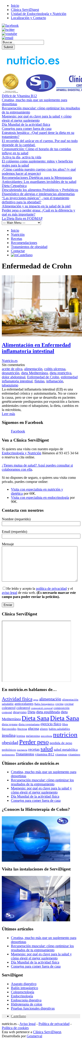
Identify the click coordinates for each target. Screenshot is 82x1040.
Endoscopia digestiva (26, 1000)
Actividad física (17, 698)
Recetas (16, 239)
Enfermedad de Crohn (43, 377)
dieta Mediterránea (34, 373)
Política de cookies (15, 1028)
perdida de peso (61, 743)
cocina (59, 704)
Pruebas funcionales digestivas (33, 1008)
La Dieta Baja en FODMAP (22, 218)
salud (47, 749)
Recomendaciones (24, 243)
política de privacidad (51, 588)
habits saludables (59, 728)
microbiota (46, 736)
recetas (34, 749)
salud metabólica (66, 749)
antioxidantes (24, 704)
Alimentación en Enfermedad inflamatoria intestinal (36, 348)
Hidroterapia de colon (26, 1004)
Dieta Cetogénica (14, 186)
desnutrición (10, 373)
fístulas (39, 381)
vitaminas (61, 754)
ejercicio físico (51, 724)
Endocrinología (22, 996)
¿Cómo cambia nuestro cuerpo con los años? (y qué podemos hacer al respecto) (39, 171)
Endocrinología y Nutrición (21, 453)
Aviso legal (27, 1024)
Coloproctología (22, 992)
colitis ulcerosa (54, 369)
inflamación (54, 381)
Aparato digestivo (23, 984)
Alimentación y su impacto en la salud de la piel (36, 206)
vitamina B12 (44, 754)
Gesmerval (34, 1036)
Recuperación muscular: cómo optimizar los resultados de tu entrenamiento (42, 782)
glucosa (33, 728)
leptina (20, 736)
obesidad (10, 742)
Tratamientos (25, 754)
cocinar (69, 704)
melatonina (33, 736)
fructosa (22, 728)
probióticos (9, 749)
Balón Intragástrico (44, 704)
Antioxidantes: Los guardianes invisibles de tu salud (39, 182)
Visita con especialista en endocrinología (40, 497)
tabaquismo (10, 385)
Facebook (18, 431)
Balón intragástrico (24, 988)
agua (35, 699)
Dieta (31, 712)
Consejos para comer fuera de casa (26, 128)
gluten (44, 728)
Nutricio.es (10, 361)
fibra (65, 724)
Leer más (8, 414)
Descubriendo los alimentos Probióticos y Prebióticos (40, 190)
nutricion (65, 734)
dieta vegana (10, 724)
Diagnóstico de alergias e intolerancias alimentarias (38, 194)
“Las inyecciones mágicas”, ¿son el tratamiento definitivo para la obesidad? (35, 200)
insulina (8, 735)
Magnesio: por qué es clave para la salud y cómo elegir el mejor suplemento (37, 118)
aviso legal (9, 593)
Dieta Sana (35, 718)
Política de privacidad (53, 1024)
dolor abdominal (13, 377)
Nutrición (18, 234)
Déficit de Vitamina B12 (19, 96)
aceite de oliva (12, 369)
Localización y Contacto (28, 18)
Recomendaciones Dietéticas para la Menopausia (37, 177)
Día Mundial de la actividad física (26, 124)
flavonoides (9, 728)
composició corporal (42, 708)
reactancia (22, 750)
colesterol (8, 708)
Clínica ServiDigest (25, 10)
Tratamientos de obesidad (29, 247)
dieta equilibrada (48, 712)
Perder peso (34, 741)
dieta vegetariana (29, 724)
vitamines (74, 754)
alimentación (33, 369)
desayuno (20, 712)
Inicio (15, 5)
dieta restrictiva (60, 373)
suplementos (8, 754)
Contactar (18, 251)
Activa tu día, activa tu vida (21, 157)
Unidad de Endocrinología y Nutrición (38, 14)
